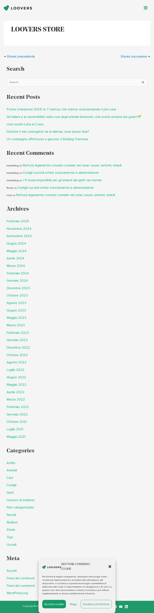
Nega (73, 604)
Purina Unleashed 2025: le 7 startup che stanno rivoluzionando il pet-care (61, 109)
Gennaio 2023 (17, 340)
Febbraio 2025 (18, 221)
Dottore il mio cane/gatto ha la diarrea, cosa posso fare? (48, 132)
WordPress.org (17, 593)
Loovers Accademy (21, 500)
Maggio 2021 (16, 437)
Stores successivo (135, 56)
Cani (10, 478)
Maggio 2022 (16, 385)
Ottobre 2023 (17, 295)
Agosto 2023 (16, 303)
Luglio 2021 (15, 429)
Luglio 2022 (15, 370)
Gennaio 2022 (17, 414)
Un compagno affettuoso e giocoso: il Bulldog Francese (47, 139)
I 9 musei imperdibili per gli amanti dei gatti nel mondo (62, 180)
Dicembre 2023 (18, 288)
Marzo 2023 (16, 325)
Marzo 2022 (16, 399)
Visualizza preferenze (96, 604)
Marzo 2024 (16, 266)
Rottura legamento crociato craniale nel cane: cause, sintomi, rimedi (72, 165)
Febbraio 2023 (18, 333)
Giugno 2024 (16, 243)
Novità (11, 515)
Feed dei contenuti (21, 578)
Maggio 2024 (16, 251)
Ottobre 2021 (17, 422)
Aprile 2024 (15, 258)
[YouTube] (120, 606)
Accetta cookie (54, 604)
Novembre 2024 (19, 229)
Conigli (11, 485)
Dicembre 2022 (18, 348)
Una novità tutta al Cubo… (26, 124)
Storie (11, 530)
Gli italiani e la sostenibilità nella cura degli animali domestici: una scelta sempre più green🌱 (74, 117)
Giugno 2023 (16, 310)
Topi (10, 537)
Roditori (12, 522)
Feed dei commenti (21, 586)
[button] (110, 566)
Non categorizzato (20, 507)
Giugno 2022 (16, 377)
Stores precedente (19, 56)
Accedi (12, 571)
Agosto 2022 (16, 362)
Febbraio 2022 (18, 407)
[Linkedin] (126, 606)
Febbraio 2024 (18, 273)
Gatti (10, 493)
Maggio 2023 (16, 318)
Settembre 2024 (19, 236)
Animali (12, 470)
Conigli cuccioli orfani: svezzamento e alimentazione (61, 173)
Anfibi (11, 463)
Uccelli (11, 545)
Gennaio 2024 (17, 281)
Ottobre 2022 (17, 355)
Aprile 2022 (15, 392)
